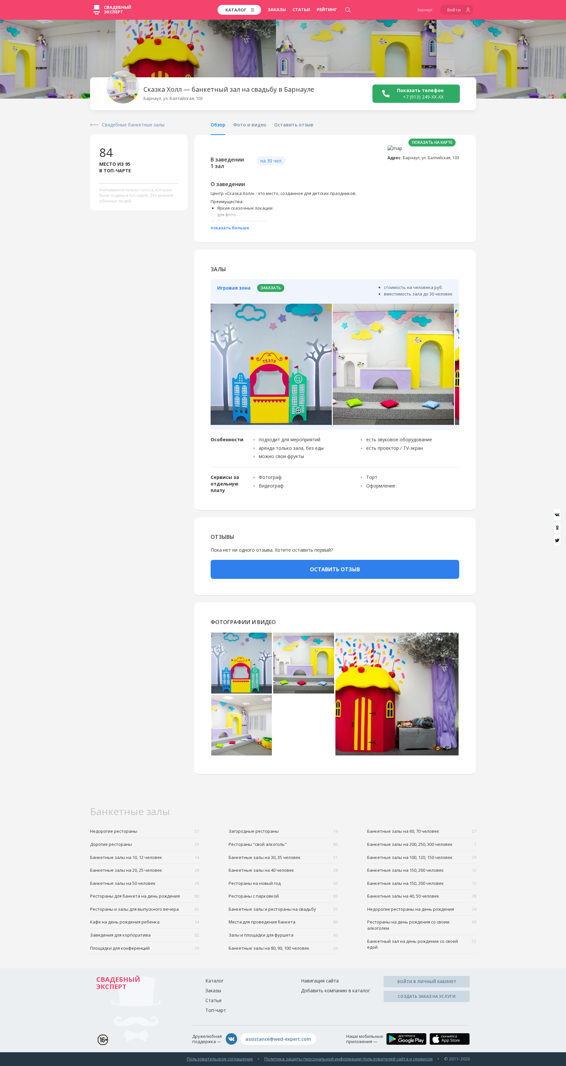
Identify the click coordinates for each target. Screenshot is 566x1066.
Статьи (301, 9)
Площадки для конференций (144, 948)
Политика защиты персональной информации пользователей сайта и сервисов (348, 1059)
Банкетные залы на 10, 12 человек (144, 857)
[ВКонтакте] (557, 514)
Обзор (218, 125)
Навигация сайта (320, 981)
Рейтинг (327, 9)
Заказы (277, 9)
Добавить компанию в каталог (335, 990)
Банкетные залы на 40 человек (283, 870)
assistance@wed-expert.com (278, 1039)
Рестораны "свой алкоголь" (283, 844)
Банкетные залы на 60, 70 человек (421, 831)
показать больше (230, 228)
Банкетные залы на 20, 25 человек (144, 870)
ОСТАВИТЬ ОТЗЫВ (335, 569)
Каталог (214, 981)
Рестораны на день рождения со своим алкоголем (421, 925)
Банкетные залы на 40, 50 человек (421, 896)
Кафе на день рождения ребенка (144, 922)
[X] (557, 540)
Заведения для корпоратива (144, 935)
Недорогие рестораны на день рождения (421, 909)
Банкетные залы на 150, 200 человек (421, 870)
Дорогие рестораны (144, 844)
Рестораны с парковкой (283, 896)
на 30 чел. (271, 161)
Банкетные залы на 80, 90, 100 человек (283, 948)
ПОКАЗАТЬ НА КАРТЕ (432, 142)
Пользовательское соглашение (220, 1059)
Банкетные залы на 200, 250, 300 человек (421, 844)
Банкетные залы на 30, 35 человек (283, 857)
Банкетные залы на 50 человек (144, 883)
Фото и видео (249, 125)
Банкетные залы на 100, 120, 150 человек (421, 857)
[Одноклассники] (557, 527)
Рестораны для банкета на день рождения (144, 896)
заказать (270, 288)
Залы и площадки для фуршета (283, 935)
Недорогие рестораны (144, 831)
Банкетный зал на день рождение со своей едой (421, 944)
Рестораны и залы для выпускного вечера (144, 909)
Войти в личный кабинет (426, 981)
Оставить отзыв (293, 125)
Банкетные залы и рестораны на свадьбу (283, 909)
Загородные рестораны (283, 831)
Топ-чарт (215, 1010)
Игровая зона (234, 288)
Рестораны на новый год (283, 883)
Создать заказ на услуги (427, 996)
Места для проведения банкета (283, 922)
